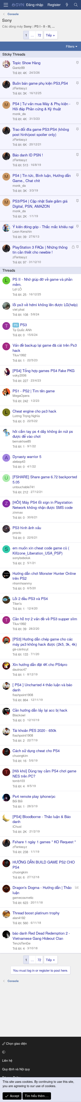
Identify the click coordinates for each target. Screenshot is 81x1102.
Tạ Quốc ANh (22, 329)
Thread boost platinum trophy (36, 912)
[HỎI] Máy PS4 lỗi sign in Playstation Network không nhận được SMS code (43, 504)
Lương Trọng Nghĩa (26, 415)
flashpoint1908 (23, 694)
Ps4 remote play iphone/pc (34, 796)
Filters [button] (70, 46)
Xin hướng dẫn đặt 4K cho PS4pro (40, 664)
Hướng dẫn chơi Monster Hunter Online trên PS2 (44, 575)
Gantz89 (19, 67)
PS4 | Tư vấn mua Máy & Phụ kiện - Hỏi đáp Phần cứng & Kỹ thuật (41, 106)
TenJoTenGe (21, 943)
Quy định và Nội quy (16, 1069)
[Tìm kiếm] (75, 4)
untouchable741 (24, 487)
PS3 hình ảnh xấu (27, 527)
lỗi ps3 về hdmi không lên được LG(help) (45, 304)
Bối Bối (17, 801)
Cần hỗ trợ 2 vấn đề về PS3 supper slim (45, 618)
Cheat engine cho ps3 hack (34, 411)
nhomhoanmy (22, 583)
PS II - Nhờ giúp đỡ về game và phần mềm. (42, 281)
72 (39, 35)
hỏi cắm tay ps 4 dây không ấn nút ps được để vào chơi (43, 434)
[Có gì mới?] (67, 4)
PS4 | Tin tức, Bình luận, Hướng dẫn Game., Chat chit (42, 178)
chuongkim (20, 755)
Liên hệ (7, 1060)
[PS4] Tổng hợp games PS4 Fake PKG (44, 370)
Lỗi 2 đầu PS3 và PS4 (30, 598)
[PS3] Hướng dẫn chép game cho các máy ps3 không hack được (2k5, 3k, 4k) (45, 641)
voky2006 (19, 375)
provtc (17, 532)
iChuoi (17, 826)
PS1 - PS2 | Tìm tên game (34, 390)
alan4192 (19, 917)
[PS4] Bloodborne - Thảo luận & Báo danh (42, 819)
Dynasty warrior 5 (27, 456)
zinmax (18, 512)
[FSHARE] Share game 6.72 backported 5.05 (45, 479)
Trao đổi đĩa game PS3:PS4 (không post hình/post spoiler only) (41, 131)
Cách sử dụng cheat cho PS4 (36, 750)
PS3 (23, 324)
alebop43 (19, 461)
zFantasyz (20, 88)
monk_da (19, 113)
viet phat (18, 309)
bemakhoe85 (22, 441)
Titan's (17, 603)
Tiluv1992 (19, 355)
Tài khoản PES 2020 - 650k (34, 730)
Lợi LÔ (17, 289)
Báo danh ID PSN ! (28, 154)
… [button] (32, 35)
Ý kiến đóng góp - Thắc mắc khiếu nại (43, 226)
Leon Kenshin (22, 231)
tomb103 (19, 780)
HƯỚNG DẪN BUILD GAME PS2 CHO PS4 (44, 864)
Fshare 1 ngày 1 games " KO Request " (44, 841)
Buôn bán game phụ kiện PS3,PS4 (40, 83)
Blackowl (19, 715)
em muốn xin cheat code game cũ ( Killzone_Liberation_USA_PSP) (41, 550)
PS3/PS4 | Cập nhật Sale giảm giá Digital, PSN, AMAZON (40, 203)
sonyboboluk (21, 557)
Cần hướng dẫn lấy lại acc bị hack (40, 710)
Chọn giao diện (16, 1043)
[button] (39, 1052)
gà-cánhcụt (20, 649)
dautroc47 (20, 669)
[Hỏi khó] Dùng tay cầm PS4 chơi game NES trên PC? (44, 773)
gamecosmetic (23, 897)
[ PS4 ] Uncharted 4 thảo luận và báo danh (42, 687)
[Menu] (6, 4)
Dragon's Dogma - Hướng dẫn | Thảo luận (42, 890)
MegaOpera (21, 395)
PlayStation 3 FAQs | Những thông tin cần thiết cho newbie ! (40, 249)
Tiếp (49, 35)
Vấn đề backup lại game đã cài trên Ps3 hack (45, 347)
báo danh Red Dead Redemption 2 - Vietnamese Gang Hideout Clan (41, 935)
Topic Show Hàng (26, 62)
